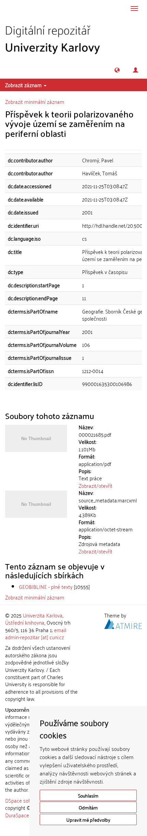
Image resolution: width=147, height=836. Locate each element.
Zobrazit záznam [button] (24, 85)
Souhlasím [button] (88, 795)
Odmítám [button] (88, 807)
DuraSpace (17, 815)
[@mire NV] (123, 623)
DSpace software (23, 800)
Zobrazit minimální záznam (34, 101)
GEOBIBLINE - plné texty (45, 586)
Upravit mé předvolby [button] (88, 819)
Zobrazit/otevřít (95, 485)
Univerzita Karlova (43, 615)
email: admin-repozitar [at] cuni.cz (36, 633)
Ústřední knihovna (24, 622)
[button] (117, 70)
